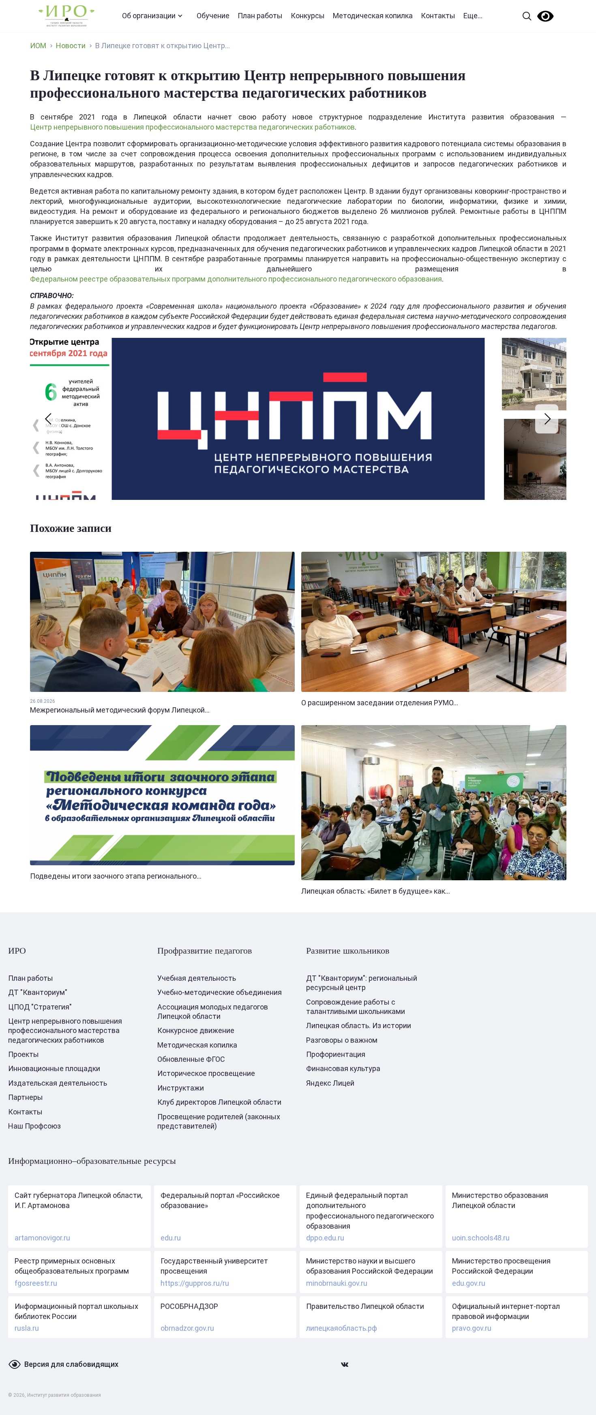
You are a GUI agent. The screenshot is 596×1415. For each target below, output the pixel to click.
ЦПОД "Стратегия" (40, 1007)
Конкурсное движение (195, 1030)
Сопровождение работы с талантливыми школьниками (355, 1007)
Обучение (213, 15)
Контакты (438, 15)
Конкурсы (308, 15)
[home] (66, 16)
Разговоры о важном (341, 1040)
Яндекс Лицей (330, 1083)
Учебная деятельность (196, 978)
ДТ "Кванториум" (37, 992)
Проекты (23, 1054)
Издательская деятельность (57, 1083)
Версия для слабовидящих (71, 1364)
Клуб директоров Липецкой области (219, 1102)
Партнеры (25, 1097)
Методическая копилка (373, 15)
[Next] (546, 418)
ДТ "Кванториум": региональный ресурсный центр (361, 983)
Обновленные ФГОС (191, 1059)
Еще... (472, 15)
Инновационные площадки (54, 1068)
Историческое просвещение (206, 1073)
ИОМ (38, 45)
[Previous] (49, 418)
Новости (71, 45)
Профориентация (335, 1054)
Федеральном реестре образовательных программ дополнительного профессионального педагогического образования (236, 279)
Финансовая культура (343, 1068)
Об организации (149, 15)
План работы (260, 15)
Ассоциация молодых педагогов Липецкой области (212, 1011)
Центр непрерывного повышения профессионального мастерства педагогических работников (192, 127)
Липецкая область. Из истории (358, 1025)
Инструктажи (180, 1088)
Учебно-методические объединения (219, 992)
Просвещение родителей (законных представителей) (218, 1121)
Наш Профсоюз (34, 1126)
